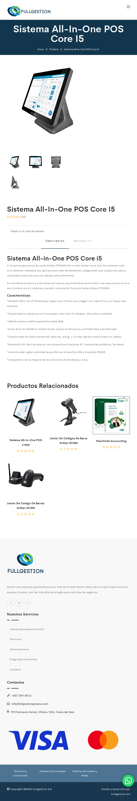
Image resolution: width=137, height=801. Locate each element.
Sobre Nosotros (19, 649)
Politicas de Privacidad (52, 771)
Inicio (40, 49)
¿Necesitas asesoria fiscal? (27, 629)
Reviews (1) (82, 240)
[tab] (15, 163)
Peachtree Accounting (111, 441)
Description (55, 240)
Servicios (15, 639)
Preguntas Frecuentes (23, 659)
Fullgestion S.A (120, 794)
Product (54, 49)
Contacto (15, 669)
